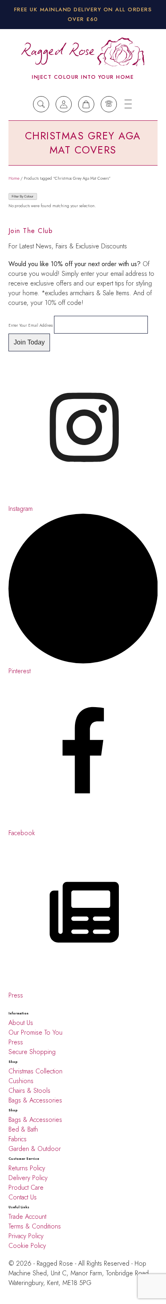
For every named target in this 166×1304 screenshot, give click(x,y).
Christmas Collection (35, 1071)
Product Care (26, 1187)
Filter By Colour (22, 196)
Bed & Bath (23, 1129)
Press (15, 1042)
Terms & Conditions (34, 1226)
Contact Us (22, 1197)
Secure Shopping (32, 1051)
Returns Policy (26, 1168)
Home (13, 178)
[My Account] (63, 104)
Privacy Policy (26, 1236)
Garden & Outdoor (34, 1148)
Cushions (20, 1081)
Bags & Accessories (35, 1100)
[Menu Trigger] (128, 104)
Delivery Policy (29, 1177)
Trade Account (27, 1216)
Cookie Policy (27, 1245)
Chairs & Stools (29, 1090)
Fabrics (17, 1139)
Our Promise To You (35, 1032)
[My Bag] (86, 104)
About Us (20, 1022)
